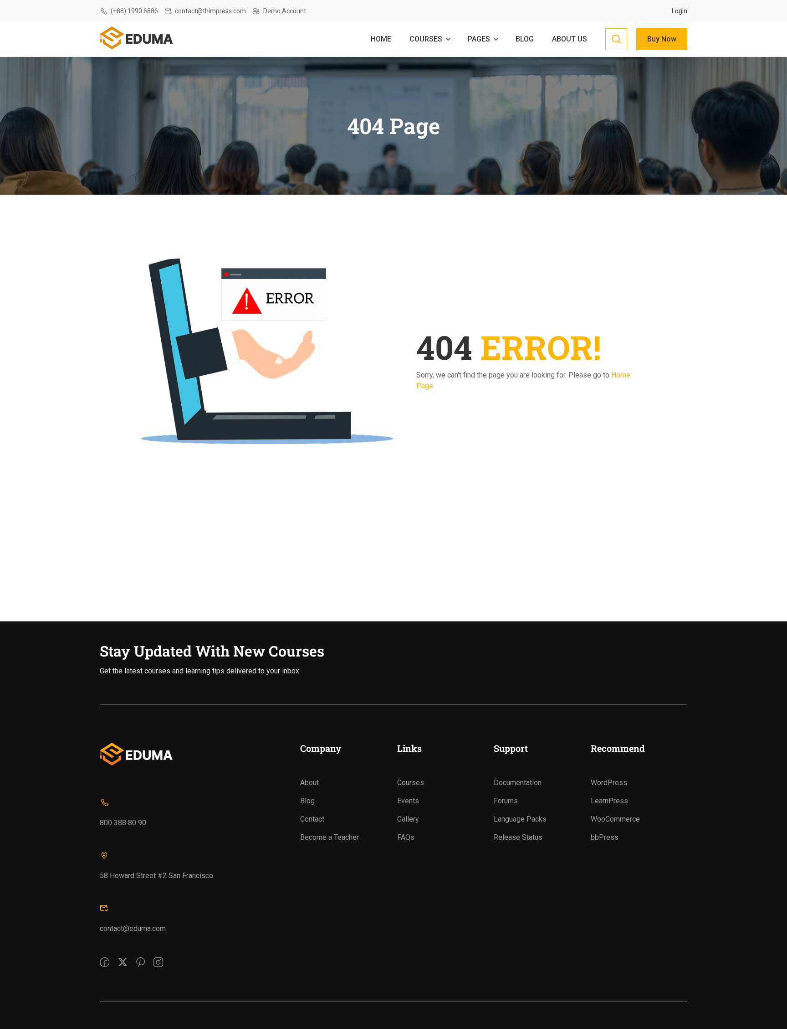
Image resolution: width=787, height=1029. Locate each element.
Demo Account (284, 11)
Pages (479, 39)
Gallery (408, 819)
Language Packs (520, 819)
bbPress (604, 837)
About (309, 782)
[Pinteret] (140, 956)
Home (381, 39)
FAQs (405, 837)
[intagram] (158, 956)
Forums (506, 800)
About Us (569, 39)
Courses (425, 39)
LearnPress (609, 800)
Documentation (518, 782)
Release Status (518, 837)
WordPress (609, 782)
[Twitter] (123, 956)
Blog (525, 39)
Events (408, 800)
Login (679, 11)
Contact (312, 819)
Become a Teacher (329, 837)
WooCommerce (615, 819)
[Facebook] (104, 956)
